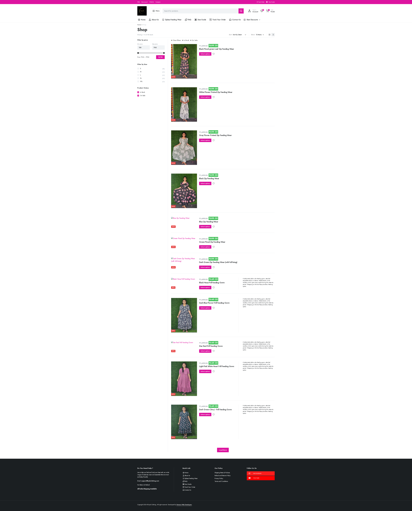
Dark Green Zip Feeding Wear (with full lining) (218, 262)
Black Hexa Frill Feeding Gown (212, 282)
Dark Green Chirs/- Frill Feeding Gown (215, 409)
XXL (141, 81)
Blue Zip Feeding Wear (208, 221)
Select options (205, 54)
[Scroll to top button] (407, 506)
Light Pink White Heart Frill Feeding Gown (216, 366)
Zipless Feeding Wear (173, 19)
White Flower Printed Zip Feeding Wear (215, 92)
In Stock (186, 40)
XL (141, 78)
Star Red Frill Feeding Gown (211, 346)
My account (144, 2)
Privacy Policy (219, 478)
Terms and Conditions (221, 481)
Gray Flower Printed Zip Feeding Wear (215, 135)
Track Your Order (219, 19)
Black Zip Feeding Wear (209, 178)
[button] (270, 11)
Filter (160, 57)
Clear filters (177, 40)
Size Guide (272, 2)
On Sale (195, 40)
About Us (155, 19)
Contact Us (236, 19)
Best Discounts (252, 19)
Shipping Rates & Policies (222, 473)
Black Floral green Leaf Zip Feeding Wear (216, 49)
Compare (158, 2)
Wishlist (151, 2)
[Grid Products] (269, 34)
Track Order (261, 2)
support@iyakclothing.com (150, 481)
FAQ (138, 2)
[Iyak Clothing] (142, 11)
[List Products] (273, 34)
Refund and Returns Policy (222, 475)
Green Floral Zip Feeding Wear (212, 242)
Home (143, 19)
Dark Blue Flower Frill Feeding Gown (214, 302)
